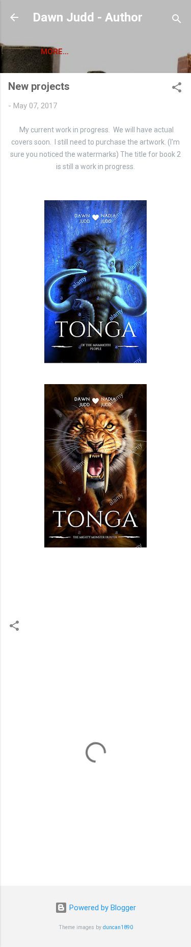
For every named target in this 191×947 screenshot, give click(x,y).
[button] (177, 89)
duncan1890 (118, 927)
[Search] (177, 20)
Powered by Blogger (101, 907)
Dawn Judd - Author (88, 17)
